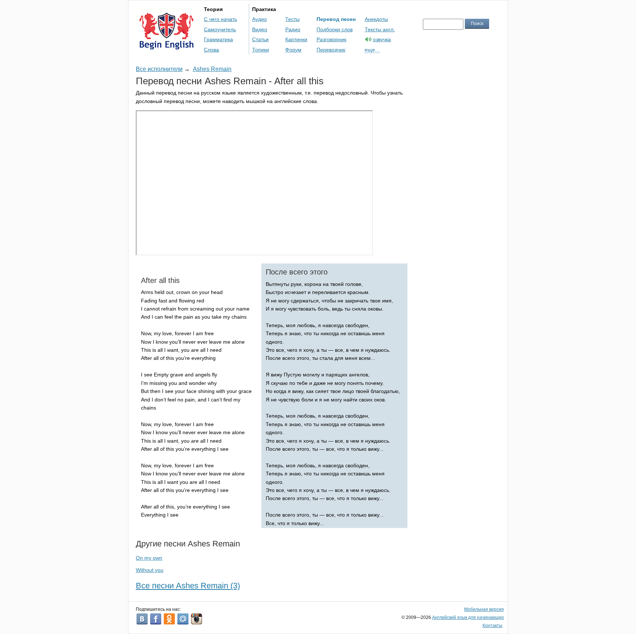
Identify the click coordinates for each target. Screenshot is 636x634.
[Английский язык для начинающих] (166, 46)
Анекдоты (376, 19)
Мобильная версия (484, 609)
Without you (149, 570)
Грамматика (218, 39)
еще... (372, 50)
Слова (211, 50)
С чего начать (220, 19)
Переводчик (331, 50)
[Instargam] (196, 618)
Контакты (492, 625)
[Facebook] (155, 618)
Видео (259, 29)
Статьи (260, 39)
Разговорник (331, 39)
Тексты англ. (380, 29)
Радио (292, 29)
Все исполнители (159, 69)
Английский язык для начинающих (468, 617)
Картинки (296, 39)
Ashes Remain (212, 69)
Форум (293, 50)
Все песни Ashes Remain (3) (188, 585)
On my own (149, 558)
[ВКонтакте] (142, 618)
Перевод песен (336, 19)
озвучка (382, 39)
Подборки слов (335, 29)
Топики (260, 50)
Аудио (259, 19)
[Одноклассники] (169, 618)
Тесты (292, 19)
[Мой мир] (182, 618)
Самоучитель (220, 29)
